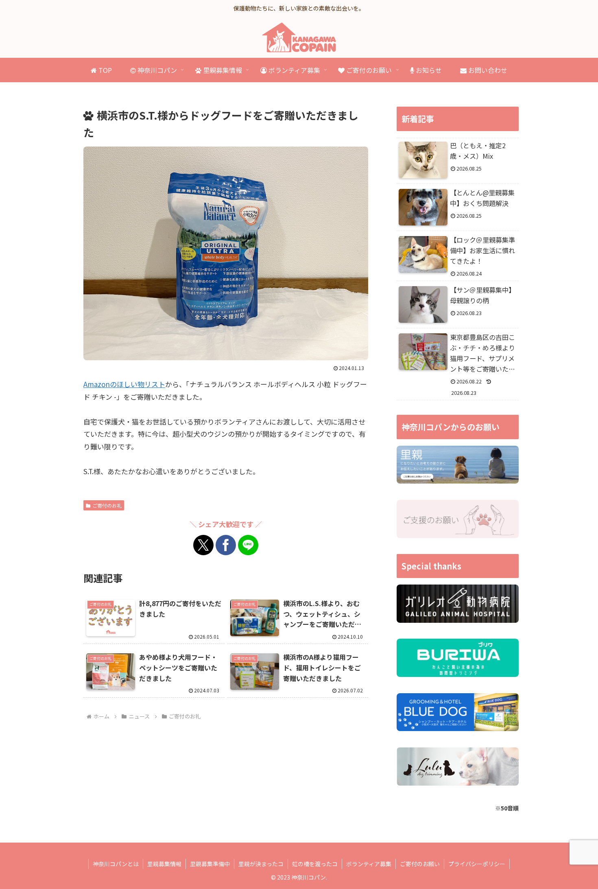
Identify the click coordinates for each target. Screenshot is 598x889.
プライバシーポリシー (476, 864)
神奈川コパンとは (116, 864)
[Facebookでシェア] (226, 545)
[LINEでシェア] (248, 545)
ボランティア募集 (368, 864)
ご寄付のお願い (420, 864)
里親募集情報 (164, 864)
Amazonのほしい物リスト (124, 384)
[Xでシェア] (203, 545)
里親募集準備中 (210, 864)
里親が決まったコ (261, 864)
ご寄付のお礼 (107, 505)
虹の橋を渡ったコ (315, 864)
